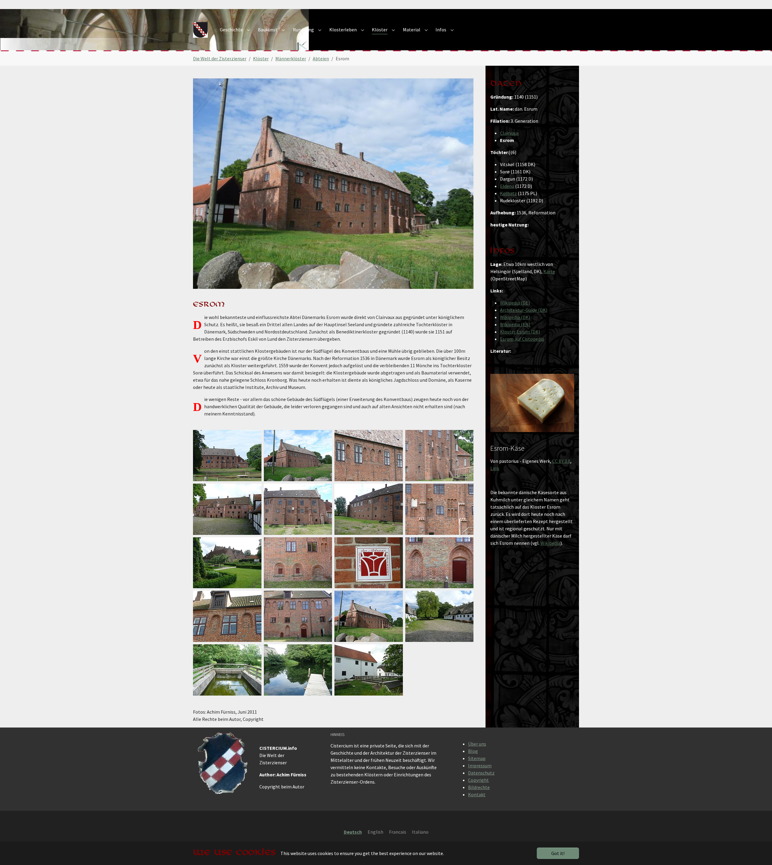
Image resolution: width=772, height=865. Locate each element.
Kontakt (477, 794)
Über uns (477, 744)
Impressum (480, 765)
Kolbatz (508, 193)
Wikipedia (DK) (515, 317)
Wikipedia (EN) (515, 324)
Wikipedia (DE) (515, 303)
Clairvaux (509, 133)
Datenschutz (481, 773)
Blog (473, 751)
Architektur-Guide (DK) (523, 310)
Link (494, 468)
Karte (549, 271)
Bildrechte (479, 787)
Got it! (558, 853)
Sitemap (477, 758)
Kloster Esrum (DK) (520, 332)
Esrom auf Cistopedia (522, 339)
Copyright (478, 780)
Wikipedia (550, 543)
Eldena (507, 186)
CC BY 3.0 (561, 461)
